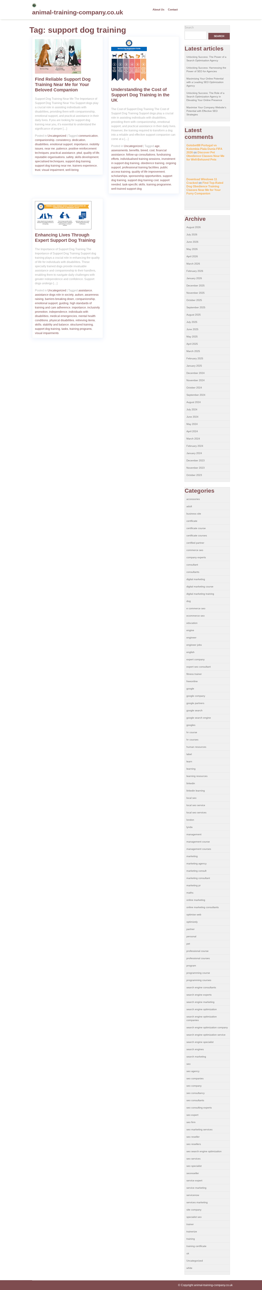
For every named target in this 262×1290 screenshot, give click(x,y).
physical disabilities (61, 320)
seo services (193, 1158)
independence (58, 311)
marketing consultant (198, 878)
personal (191, 936)
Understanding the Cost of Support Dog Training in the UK (140, 95)
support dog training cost (143, 180)
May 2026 (192, 249)
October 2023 (194, 475)
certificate (191, 520)
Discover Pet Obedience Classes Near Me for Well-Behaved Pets (205, 156)
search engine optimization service (205, 1034)
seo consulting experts (199, 1107)
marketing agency (196, 863)
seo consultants (195, 1100)
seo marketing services (199, 1129)
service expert (194, 1180)
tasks (64, 328)
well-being (72, 169)
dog (188, 601)
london (190, 819)
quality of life (91, 152)
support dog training (78, 161)
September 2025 (195, 307)
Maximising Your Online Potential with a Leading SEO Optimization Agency (205, 82)
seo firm (191, 1122)
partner (190, 929)
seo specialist (194, 1165)
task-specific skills (133, 184)
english (190, 652)
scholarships (119, 175)
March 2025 (193, 351)
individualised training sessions (140, 158)
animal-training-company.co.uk (77, 12)
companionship (44, 140)
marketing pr (193, 885)
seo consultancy (195, 1093)
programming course (198, 972)
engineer (191, 637)
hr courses (192, 739)
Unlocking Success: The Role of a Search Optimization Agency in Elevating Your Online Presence (205, 97)
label (189, 754)
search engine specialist (200, 1042)
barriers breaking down (59, 298)
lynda (189, 827)
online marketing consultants (202, 907)
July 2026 (191, 234)
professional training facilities (140, 167)
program (191, 965)
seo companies (195, 1078)
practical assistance (62, 152)
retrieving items (85, 320)
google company (195, 695)
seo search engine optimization (204, 1151)
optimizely (192, 921)
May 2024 (192, 424)
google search (194, 710)
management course (198, 841)
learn (189, 761)
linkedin (190, 783)
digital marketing (195, 579)
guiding (63, 303)
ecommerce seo (195, 615)
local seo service (195, 805)
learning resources (196, 776)
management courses (198, 848)
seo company (194, 1085)
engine (190, 630)
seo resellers (193, 1144)
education (191, 623)
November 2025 (195, 292)
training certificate (196, 1246)
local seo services (196, 812)
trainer (190, 1224)
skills (38, 324)
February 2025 (194, 358)
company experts (196, 557)
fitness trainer (194, 674)
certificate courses (196, 535)
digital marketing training (200, 593)
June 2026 (192, 241)
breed (144, 150)
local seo (191, 797)
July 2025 (191, 322)
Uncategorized (57, 135)
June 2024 (192, 416)
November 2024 (195, 380)
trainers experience (85, 165)
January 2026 (194, 278)
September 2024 (195, 394)
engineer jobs (194, 644)
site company (193, 1209)
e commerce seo (195, 608)
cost (152, 150)
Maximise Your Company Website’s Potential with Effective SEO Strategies (206, 111)
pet (188, 943)
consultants (192, 572)
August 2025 (193, 314)
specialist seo (194, 1217)
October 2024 (194, 387)
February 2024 (194, 445)
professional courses (198, 958)
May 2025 (192, 336)
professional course (197, 951)
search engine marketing (200, 1002)
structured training (81, 324)
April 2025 (192, 343)
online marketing (195, 900)
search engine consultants (201, 987)
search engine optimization (201, 1009)
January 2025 (194, 365)
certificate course (196, 528)
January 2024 (194, 453)
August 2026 (193, 227)
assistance (85, 290)
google (190, 688)
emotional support (61, 144)
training (190, 1238)
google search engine (198, 717)
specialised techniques (49, 161)
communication (88, 135)
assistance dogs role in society (54, 294)
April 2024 (192, 431)
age (157, 146)
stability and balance (56, 324)
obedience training (152, 163)
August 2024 (193, 402)
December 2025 (195, 285)
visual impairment (53, 169)
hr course (191, 732)
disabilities (41, 144)
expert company (195, 659)
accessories (193, 499)
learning (191, 768)
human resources (196, 746)
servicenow (192, 1195)
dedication (78, 140)
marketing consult (196, 870)
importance (81, 144)
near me (50, 148)
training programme (159, 184)
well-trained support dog (126, 188)
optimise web (193, 914)
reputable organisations (50, 157)
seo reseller (193, 1136)
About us (158, 9)
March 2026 (193, 263)
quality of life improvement (148, 171)
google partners (195, 703)
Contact (173, 9)
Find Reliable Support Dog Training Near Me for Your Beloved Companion (63, 84)
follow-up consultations (140, 154)
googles (190, 725)
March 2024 (193, 438)
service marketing (196, 1187)
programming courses (198, 980)
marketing (192, 856)
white (189, 1268)
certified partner (195, 542)
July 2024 (191, 409)
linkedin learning (195, 790)
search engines (195, 1049)
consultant (192, 564)
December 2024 (195, 373)
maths (189, 892)
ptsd (79, 152)
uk (187, 1253)
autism (79, 294)
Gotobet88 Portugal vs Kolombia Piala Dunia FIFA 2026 (204, 149)
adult (189, 506)
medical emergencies (63, 316)
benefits (134, 150)
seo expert (192, 1114)
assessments (119, 150)
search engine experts (199, 994)
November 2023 (195, 467)
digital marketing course (199, 586)
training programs (81, 328)
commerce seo (194, 550)
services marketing (197, 1202)
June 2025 (192, 329)
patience (61, 148)
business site (193, 513)
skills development (86, 157)
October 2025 (194, 300)
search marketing (196, 1056)
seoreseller (192, 1173)
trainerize (191, 1231)
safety (69, 157)
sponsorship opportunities (145, 175)
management (193, 834)
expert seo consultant (198, 666)
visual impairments (47, 333)
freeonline (192, 681)
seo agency (192, 1071)
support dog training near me (53, 165)
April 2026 (192, 256)
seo (188, 1063)
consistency (63, 140)
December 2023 (195, 460)
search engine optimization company (207, 1027)
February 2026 (194, 271)
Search (189, 27)
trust (37, 169)
